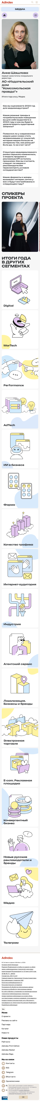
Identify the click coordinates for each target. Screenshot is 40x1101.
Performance (14, 385)
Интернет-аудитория (20, 584)
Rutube (9, 1086)
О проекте (6, 1016)
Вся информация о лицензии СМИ (12, 980)
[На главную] (4, 15)
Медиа (9, 902)
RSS (7, 1068)
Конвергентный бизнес (16, 822)
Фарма (9, 504)
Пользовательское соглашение (12, 985)
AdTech (9, 425)
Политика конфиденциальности (12, 982)
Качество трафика (18, 544)
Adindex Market (8, 1050)
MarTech (10, 345)
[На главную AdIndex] (20, 957)
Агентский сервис (18, 663)
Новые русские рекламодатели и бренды (18, 860)
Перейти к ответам (20, 246)
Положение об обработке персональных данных (17, 987)
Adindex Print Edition (11, 1046)
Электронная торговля (14, 742)
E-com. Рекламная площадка (18, 782)
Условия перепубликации (10, 964)
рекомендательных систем (17, 1093)
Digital (9, 305)
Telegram (10, 1072)
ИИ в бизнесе (14, 464)
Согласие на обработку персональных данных (17, 989)
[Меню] (35, 15)
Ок (23, 1097)
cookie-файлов (24, 1090)
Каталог (5, 1029)
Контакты (10, 1063)
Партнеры (6, 1024)
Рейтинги (6, 1042)
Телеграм (11, 942)
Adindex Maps (7, 1054)
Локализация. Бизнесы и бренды (18, 702)
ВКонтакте (10, 1077)
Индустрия (12, 624)
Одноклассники (13, 1081)
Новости (5, 1033)
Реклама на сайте (9, 1020)
